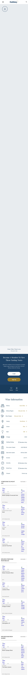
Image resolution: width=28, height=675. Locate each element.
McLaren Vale (21, 411)
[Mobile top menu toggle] (3, 2)
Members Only (23, 442)
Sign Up (14, 379)
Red (24, 426)
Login (14, 373)
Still (24, 431)
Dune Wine (22, 405)
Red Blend (22, 421)
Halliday (14, 1)
